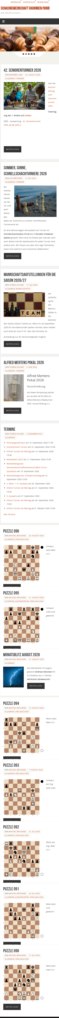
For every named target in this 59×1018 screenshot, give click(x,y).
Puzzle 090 (11, 950)
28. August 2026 (36, 535)
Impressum (16, 2)
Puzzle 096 (11, 531)
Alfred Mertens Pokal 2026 (24, 362)
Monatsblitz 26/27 (15, 459)
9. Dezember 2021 (34, 434)
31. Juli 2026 (34, 831)
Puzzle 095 (11, 592)
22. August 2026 (32, 75)
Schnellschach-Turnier (17, 447)
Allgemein (10, 78)
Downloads (43, 2)
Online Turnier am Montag (19, 451)
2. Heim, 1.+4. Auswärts (17, 483)
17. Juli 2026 (30, 178)
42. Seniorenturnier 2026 (22, 70)
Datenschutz (29, 2)
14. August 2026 (36, 708)
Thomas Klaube (16, 285)
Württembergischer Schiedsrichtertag (24, 475)
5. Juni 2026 (32, 367)
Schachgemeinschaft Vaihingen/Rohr (25, 8)
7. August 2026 (36, 770)
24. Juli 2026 (34, 893)
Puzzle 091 (11, 888)
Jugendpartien (22, 601)
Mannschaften (23, 289)
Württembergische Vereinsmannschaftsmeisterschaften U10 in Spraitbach (27, 467)
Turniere (20, 78)
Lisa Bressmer (15, 178)
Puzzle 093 (11, 765)
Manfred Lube (16, 75)
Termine (9, 429)
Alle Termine (9, 514)
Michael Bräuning (17, 535)
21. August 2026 (36, 597)
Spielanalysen (22, 539)
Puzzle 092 (11, 826)
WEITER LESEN (12, 149)
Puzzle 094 (11, 703)
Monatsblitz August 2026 (21, 654)
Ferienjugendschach (16, 442)
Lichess (28, 115)
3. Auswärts (12, 496)
